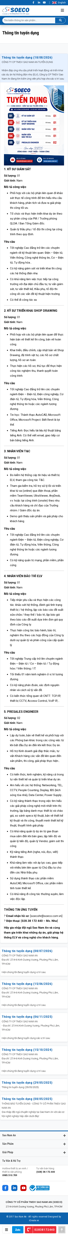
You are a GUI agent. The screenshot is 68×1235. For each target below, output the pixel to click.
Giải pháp (7, 1152)
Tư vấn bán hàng (45, 1170)
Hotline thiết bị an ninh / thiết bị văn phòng (15, 1172)
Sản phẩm (8, 1143)
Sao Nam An (9, 1135)
